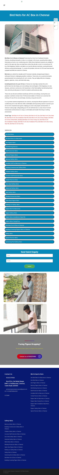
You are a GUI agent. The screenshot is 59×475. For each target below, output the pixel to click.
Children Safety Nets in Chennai (13, 431)
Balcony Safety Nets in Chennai (13, 424)
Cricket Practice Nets (11, 180)
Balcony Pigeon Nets (11, 155)
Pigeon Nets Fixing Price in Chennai (40, 401)
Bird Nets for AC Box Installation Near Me (18, 117)
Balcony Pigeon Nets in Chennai (39, 385)
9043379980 (10, 378)
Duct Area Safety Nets (12, 184)
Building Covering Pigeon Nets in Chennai (17, 229)
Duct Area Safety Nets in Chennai (13, 436)
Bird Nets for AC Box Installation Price (28, 121)
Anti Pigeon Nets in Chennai (38, 383)
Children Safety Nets (11, 171)
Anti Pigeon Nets (10, 142)
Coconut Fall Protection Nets (14, 175)
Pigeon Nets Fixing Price (12, 221)
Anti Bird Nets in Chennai (37, 380)
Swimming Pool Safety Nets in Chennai (15, 455)
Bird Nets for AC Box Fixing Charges (38, 117)
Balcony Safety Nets (11, 159)
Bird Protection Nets (11, 151)
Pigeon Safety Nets (11, 213)
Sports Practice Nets (11, 237)
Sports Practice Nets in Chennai (39, 411)
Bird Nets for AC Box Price (16, 123)
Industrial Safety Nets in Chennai (13, 439)
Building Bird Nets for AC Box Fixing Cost (28, 119)
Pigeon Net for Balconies (12, 209)
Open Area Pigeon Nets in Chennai (13, 447)
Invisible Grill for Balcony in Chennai (15, 163)
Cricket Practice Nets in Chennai (39, 396)
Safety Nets (9, 233)
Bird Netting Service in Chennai (39, 388)
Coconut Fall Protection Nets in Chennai (15, 434)
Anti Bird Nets (9, 134)
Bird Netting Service (11, 146)
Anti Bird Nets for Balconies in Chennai (41, 377)
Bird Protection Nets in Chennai (39, 390)
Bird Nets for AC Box (34, 115)
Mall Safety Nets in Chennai (12, 442)
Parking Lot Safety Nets (12, 204)
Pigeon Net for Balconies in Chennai (40, 398)
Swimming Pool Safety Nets (13, 242)
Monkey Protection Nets (12, 196)
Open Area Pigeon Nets (12, 200)
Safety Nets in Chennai (10, 452)
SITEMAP (7, 395)
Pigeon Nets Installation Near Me (15, 217)
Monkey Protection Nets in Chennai (14, 444)
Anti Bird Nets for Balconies (13, 138)
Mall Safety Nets (10, 192)
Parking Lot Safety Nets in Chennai (14, 449)
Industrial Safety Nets (12, 188)
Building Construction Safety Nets (15, 167)
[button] (4, 5)
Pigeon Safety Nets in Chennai (38, 408)
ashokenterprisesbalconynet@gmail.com (16, 389)
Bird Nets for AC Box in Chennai (20, 115)
